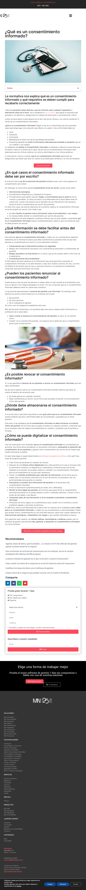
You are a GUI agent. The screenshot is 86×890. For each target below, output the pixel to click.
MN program (8, 848)
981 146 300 (43, 6)
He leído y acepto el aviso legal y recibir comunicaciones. (32, 627)
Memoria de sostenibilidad (13, 829)
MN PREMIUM (9, 813)
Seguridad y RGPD (10, 769)
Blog (5, 839)
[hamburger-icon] (71, 15)
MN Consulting (9, 732)
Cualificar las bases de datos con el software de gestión (29, 568)
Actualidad (7, 841)
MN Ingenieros (9, 727)
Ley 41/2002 (50, 113)
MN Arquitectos (9, 729)
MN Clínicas (8, 723)
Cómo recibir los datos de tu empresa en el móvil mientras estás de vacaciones (39, 563)
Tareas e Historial (10, 762)
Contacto (7, 831)
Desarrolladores (9, 789)
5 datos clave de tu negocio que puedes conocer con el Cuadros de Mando (37, 572)
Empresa (7, 823)
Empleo (6, 827)
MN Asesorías (9, 721)
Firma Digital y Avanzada (12, 754)
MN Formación (9, 736)
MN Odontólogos (10, 725)
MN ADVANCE (9, 811)
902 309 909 (8, 871)
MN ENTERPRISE (10, 815)
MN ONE (7, 808)
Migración (7, 781)
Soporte (7, 785)
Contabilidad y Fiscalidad (12, 756)
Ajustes (75, 884)
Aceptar (50, 884)
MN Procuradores (10, 719)
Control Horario (9, 764)
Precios (6, 801)
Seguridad (7, 791)
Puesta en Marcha (10, 778)
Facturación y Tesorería (12, 758)
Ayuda (6, 793)
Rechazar (63, 884)
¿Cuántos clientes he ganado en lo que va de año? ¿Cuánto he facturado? (36, 558)
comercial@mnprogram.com (13, 860)
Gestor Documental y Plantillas (14, 752)
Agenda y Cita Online (11, 750)
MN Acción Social (10, 734)
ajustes (19, 886)
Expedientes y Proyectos (13, 746)
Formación (7, 783)
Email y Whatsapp (10, 748)
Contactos (7, 743)
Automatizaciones (10, 766)
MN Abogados (9, 717)
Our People (8, 825)
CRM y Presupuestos (11, 760)
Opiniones (7, 787)
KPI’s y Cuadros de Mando (13, 771)
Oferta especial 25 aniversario (42, 2)
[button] (78, 88)
